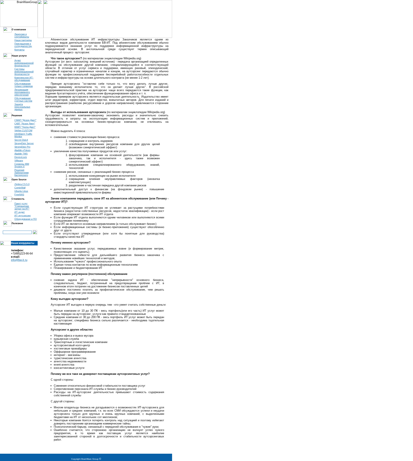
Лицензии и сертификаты (21, 35)
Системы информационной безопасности (24, 71)
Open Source (19, 179)
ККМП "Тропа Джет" (24, 127)
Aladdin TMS (21, 153)
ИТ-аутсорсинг (22, 215)
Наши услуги (19, 55)
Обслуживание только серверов (23, 84)
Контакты (19, 49)
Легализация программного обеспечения (22, 92)
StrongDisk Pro (22, 146)
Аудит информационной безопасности (24, 63)
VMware (18, 160)
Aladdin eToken (22, 150)
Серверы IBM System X (21, 165)
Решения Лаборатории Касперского (21, 172)
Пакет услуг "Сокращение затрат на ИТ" (21, 206)
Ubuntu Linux (21, 191)
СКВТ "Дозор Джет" (24, 123)
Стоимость (18, 199)
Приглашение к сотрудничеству (23, 44)
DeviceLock (20, 157)
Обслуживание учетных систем (23, 99)
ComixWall (19, 187)
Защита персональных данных (22, 107)
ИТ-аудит (19, 212)
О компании (19, 29)
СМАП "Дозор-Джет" (25, 120)
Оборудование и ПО (25, 219)
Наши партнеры (23, 40)
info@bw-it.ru (19, 260)
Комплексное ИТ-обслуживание (24, 78)
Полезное (17, 223)
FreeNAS (19, 194)
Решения (17, 115)
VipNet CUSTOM (23, 130)
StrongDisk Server (24, 143)
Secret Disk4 (21, 140)
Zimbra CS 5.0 (21, 184)
